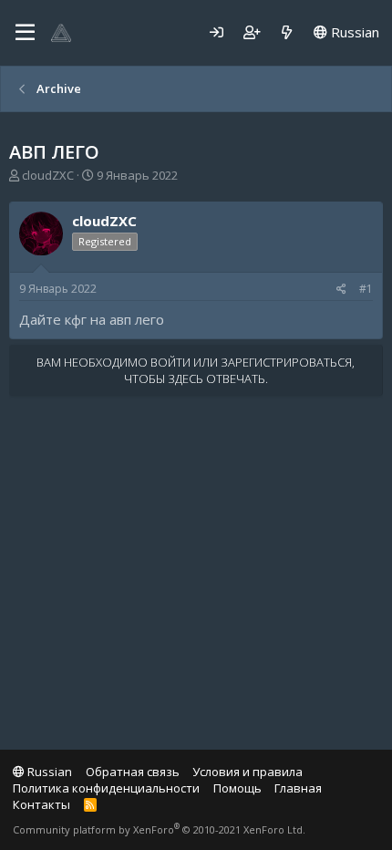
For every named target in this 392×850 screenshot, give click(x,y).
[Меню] (25, 33)
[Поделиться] (341, 289)
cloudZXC (48, 175)
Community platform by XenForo (159, 829)
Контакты (41, 804)
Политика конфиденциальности (106, 788)
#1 (366, 288)
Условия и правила (247, 771)
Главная (298, 788)
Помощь (237, 788)
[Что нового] (286, 32)
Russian (353, 32)
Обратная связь (133, 771)
